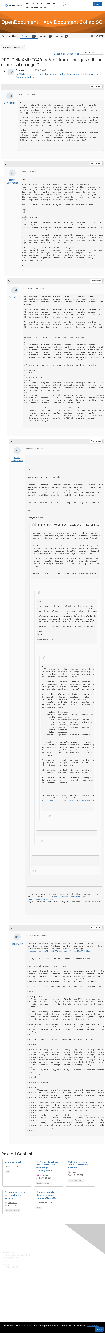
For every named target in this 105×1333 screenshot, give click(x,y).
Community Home (10, 36)
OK (100, 1329)
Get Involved (9, 1285)
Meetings (45, 36)
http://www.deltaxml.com (40, 899)
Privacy (6, 1320)
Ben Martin (9, 102)
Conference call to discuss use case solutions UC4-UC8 (46, 1195)
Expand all (59, 53)
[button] (53, 3)
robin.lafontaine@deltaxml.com (70, 897)
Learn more (93, 1325)
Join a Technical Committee (15, 1293)
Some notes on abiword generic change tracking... (17, 1195)
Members (61, 36)
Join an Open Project (12, 1289)
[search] (66, 4)
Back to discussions (14, 47)
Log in (97, 4)
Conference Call (13, 1162)
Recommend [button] (96, 86)
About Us (7, 1317)
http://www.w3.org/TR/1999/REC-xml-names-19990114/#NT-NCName (59, 951)
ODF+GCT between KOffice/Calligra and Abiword (78, 1165)
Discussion (28, 36)
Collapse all (73, 53)
